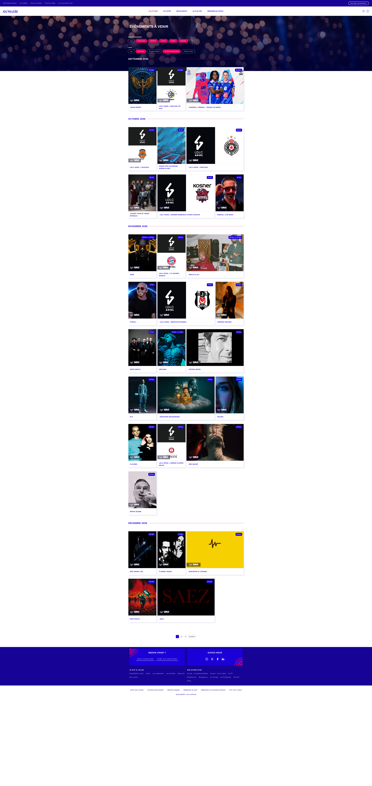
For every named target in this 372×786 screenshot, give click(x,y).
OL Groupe (214, 677)
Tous (131, 40)
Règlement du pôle (190, 690)
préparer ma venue (215, 11)
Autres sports (141, 40)
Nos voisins (133, 677)
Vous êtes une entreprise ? (358, 3)
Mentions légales (173, 690)
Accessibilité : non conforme (186, 694)
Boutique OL (203, 677)
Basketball (153, 40)
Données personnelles (156, 690)
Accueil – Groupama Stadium (197, 673)
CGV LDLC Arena (235, 690)
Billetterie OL (192, 677)
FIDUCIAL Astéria (188, 51)
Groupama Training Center (172, 51)
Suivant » (192, 636)
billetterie (153, 11)
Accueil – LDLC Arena (218, 673)
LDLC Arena (141, 51)
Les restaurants (158, 673)
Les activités (170, 673)
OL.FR (230, 673)
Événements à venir (136, 673)
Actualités (197, 11)
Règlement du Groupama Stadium (213, 690)
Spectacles (183, 40)
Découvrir (181, 673)
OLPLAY (236, 677)
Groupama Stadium (154, 51)
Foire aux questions (167, 659)
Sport (192, 40)
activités (167, 11)
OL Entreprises (225, 677)
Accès (148, 673)
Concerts (163, 40)
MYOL (189, 681)
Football (173, 40)
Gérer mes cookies (137, 690)
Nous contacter (145, 659)
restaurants (181, 11)
